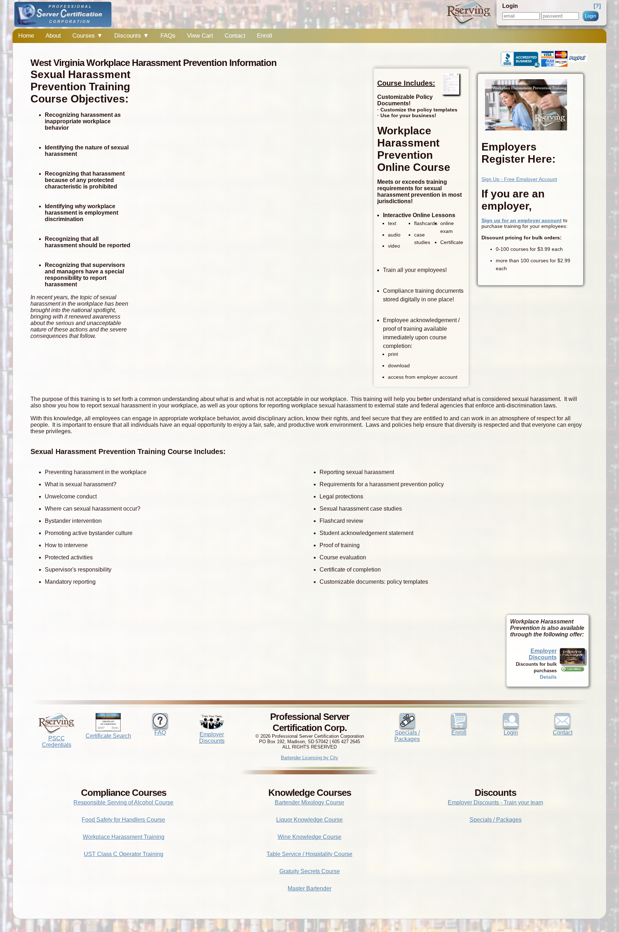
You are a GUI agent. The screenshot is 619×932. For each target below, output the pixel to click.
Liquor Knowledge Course (309, 820)
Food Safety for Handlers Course (123, 820)
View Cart (200, 35)
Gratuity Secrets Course (309, 871)
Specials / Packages (407, 736)
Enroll (264, 35)
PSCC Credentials (56, 741)
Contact (235, 35)
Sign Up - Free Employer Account (519, 179)
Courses (87, 35)
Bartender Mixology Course (309, 802)
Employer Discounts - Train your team (495, 802)
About (53, 35)
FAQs (168, 35)
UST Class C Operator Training (123, 854)
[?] (597, 6)
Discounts (131, 35)
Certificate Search (108, 736)
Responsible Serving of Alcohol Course (123, 802)
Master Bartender (309, 888)
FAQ (160, 733)
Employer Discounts (543, 654)
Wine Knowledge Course (309, 837)
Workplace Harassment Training (123, 837)
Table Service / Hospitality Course (309, 854)
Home (26, 35)
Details (548, 677)
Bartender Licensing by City (309, 757)
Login (590, 16)
